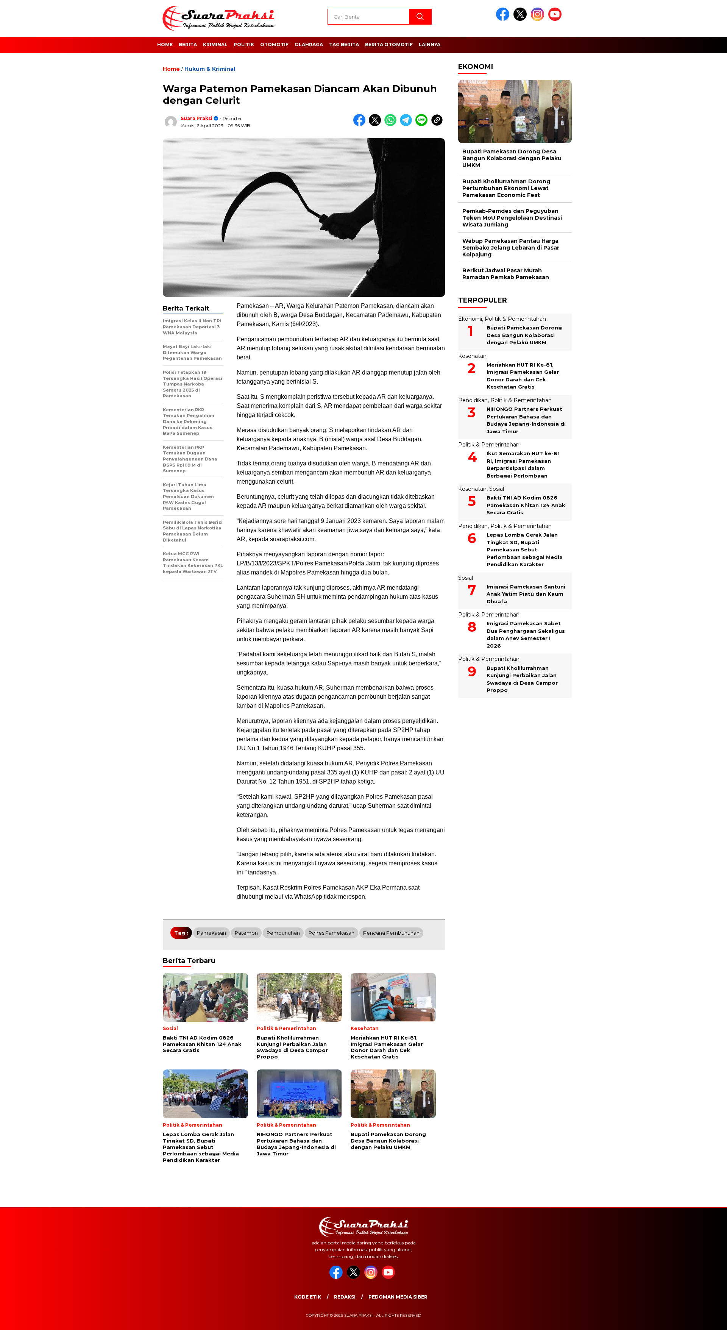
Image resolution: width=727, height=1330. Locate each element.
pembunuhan (283, 933)
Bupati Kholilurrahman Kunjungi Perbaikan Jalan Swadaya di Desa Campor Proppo (522, 679)
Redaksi (345, 1297)
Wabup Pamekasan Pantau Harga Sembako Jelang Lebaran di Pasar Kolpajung (510, 247)
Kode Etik (307, 1297)
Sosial (496, 488)
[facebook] (504, 19)
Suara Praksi (196, 118)
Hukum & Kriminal (209, 69)
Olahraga (309, 44)
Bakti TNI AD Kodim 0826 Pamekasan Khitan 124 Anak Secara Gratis (526, 505)
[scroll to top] (698, 1318)
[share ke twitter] (376, 124)
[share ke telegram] (407, 124)
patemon (246, 933)
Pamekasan (211, 933)
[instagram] (539, 19)
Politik (244, 44)
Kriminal (215, 44)
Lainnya (429, 44)
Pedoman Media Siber (397, 1297)
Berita (188, 44)
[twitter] (521, 19)
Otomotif (274, 44)
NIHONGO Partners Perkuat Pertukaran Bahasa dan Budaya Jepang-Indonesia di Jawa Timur (526, 420)
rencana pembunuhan (391, 933)
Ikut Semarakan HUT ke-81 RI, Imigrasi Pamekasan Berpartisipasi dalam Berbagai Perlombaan (523, 464)
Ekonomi (470, 318)
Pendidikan (473, 400)
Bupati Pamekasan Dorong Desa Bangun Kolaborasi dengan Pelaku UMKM (512, 158)
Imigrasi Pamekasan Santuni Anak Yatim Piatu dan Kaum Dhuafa (526, 594)
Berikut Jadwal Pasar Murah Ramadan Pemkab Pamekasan (505, 274)
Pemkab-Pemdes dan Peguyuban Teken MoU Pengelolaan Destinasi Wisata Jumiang (512, 218)
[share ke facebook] (361, 124)
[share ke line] (423, 124)
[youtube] (556, 19)
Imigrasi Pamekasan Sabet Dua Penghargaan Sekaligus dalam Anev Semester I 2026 (526, 635)
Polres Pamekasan (331, 933)
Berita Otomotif (389, 44)
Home (165, 44)
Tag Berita (344, 44)
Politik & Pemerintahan (515, 318)
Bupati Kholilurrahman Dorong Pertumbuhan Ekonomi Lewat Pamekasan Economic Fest (506, 188)
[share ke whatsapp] (392, 124)
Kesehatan (472, 356)
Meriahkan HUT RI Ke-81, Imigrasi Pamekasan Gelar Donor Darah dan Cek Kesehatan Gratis (523, 376)
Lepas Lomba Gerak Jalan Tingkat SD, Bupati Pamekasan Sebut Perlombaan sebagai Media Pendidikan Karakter (525, 549)
